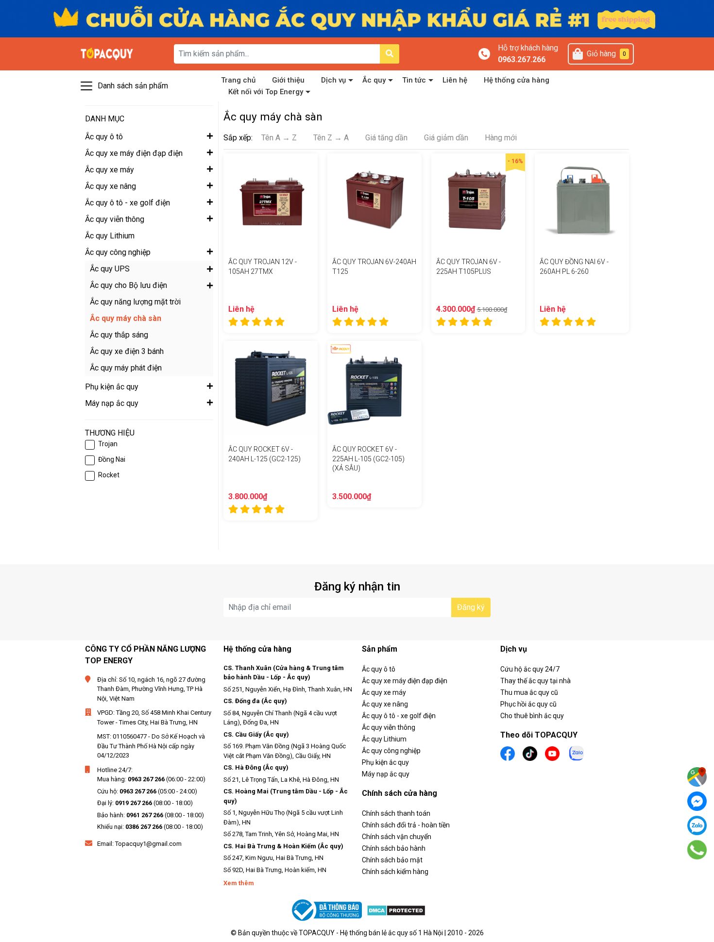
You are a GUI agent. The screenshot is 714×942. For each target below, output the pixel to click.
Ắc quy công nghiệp (391, 751)
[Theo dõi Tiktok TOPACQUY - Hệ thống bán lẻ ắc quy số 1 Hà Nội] (530, 753)
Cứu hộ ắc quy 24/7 (530, 669)
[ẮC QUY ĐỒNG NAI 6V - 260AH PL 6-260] (582, 200)
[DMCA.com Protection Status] (396, 910)
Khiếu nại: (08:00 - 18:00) (150, 826)
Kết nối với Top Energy (265, 91)
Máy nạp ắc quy (385, 774)
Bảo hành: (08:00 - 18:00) (150, 815)
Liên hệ (454, 80)
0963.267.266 (521, 59)
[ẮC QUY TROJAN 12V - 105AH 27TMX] (270, 200)
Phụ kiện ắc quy (385, 762)
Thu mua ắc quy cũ (529, 692)
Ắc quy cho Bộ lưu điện (128, 285)
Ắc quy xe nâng (385, 704)
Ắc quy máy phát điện (126, 367)
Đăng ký (471, 607)
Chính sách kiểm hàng (395, 871)
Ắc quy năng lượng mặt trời (135, 301)
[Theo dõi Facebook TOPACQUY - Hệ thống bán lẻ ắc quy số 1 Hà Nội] (507, 753)
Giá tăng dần (386, 137)
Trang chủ (238, 80)
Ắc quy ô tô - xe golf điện (399, 716)
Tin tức (414, 80)
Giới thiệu (288, 80)
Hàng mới (501, 137)
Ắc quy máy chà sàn (125, 318)
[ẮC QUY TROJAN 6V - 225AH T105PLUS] (478, 200)
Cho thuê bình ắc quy (532, 716)
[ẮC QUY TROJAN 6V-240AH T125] (374, 200)
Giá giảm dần (446, 137)
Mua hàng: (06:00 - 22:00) (151, 779)
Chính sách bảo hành (393, 848)
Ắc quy (374, 80)
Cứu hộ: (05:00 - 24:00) (147, 791)
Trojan (108, 444)
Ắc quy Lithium (384, 739)
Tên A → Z (279, 137)
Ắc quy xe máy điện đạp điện (404, 681)
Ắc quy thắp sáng (119, 334)
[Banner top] (357, 18)
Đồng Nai (111, 459)
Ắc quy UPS (110, 268)
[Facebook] (697, 801)
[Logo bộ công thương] (328, 910)
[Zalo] (697, 825)
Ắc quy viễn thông (388, 727)
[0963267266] (697, 850)
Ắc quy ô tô (378, 669)
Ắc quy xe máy (384, 692)
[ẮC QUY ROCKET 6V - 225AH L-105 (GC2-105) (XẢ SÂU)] (374, 388)
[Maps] (697, 777)
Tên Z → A (331, 137)
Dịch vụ (333, 80)
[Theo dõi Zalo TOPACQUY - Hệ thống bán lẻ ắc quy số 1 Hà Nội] (576, 752)
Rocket (108, 475)
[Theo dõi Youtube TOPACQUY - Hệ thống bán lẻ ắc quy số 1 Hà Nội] (552, 753)
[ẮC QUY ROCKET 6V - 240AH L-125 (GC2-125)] (270, 388)
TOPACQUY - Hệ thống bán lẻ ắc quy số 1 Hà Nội (371, 933)
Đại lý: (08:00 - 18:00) (145, 803)
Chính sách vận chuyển (396, 837)
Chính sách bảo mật (392, 860)
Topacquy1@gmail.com (148, 843)
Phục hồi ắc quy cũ (528, 704)
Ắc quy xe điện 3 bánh (127, 351)
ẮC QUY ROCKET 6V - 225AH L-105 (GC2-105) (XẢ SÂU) (368, 458)
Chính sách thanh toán (396, 813)
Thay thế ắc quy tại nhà (535, 681)
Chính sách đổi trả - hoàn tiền (406, 825)
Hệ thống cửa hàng (516, 80)
